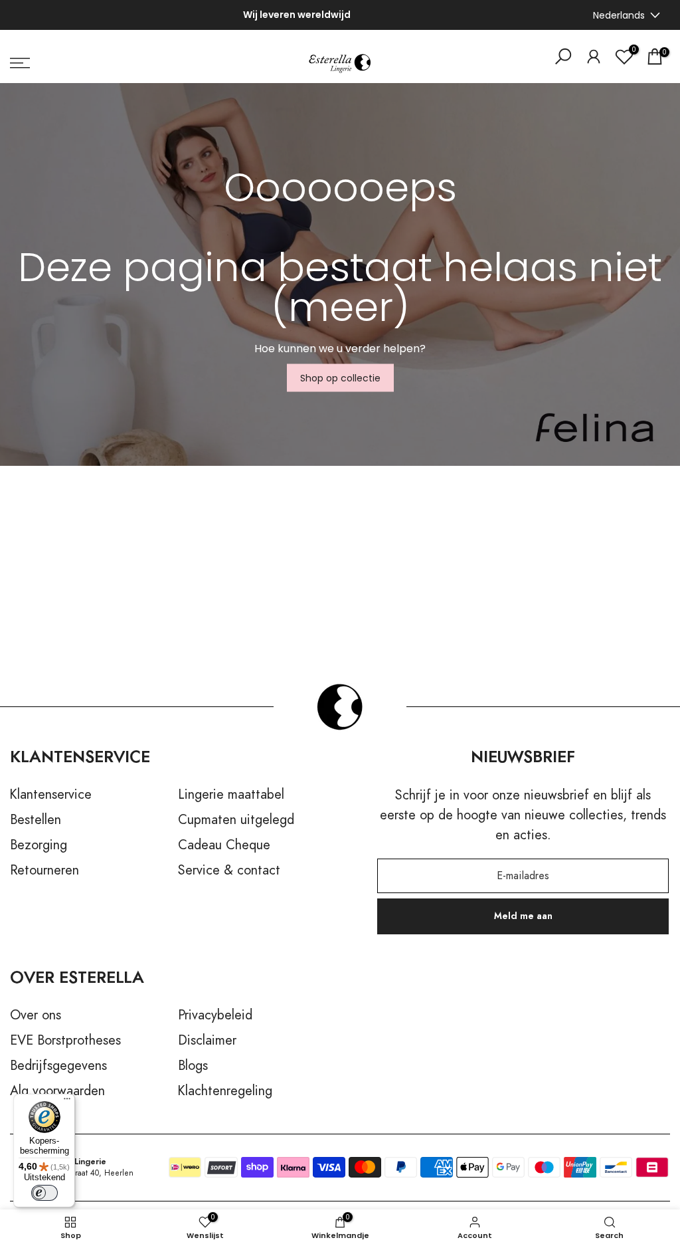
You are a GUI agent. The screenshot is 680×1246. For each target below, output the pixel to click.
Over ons (35, 1015)
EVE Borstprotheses (65, 1040)
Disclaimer (207, 1040)
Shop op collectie (340, 378)
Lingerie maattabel (231, 794)
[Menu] (67, 1102)
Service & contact (229, 870)
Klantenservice (51, 794)
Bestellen (35, 820)
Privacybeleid (215, 1015)
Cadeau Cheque (224, 845)
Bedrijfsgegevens (58, 1066)
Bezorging (38, 845)
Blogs (193, 1066)
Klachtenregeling (225, 1091)
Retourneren (44, 870)
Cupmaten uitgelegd (236, 820)
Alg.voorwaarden (57, 1091)
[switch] (44, 1193)
